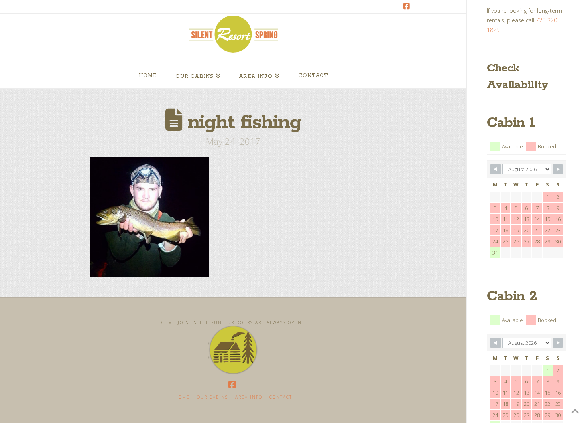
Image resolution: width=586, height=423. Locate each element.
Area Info (248, 397)
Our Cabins (212, 397)
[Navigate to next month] (558, 169)
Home (182, 397)
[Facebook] (408, 6)
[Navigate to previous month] (495, 169)
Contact (280, 397)
